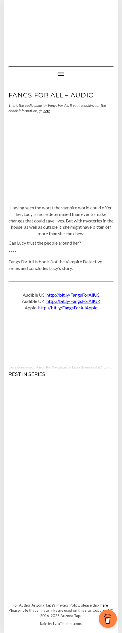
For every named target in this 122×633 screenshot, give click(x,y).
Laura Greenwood (21, 367)
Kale (43, 623)
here (46, 111)
